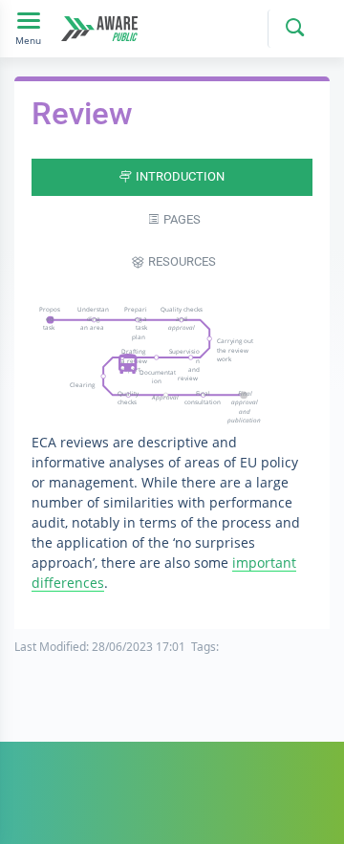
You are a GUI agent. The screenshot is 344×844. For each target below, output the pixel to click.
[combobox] (292, 29)
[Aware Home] (99, 28)
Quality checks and (182, 318)
